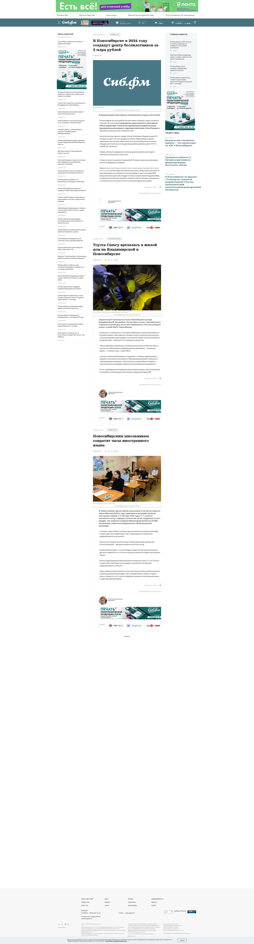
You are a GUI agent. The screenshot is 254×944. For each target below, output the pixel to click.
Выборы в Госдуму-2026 (87, 15)
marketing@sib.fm (86, 918)
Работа (154, 902)
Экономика (132, 905)
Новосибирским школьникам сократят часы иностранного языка (71, 113)
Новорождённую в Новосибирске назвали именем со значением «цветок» (72, 231)
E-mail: (127, 913)
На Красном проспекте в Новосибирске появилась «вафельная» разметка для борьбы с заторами (71, 94)
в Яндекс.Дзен (62, 927)
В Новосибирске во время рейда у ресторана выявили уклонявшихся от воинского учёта (70, 221)
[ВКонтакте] (105, 260)
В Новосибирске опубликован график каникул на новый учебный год (70, 307)
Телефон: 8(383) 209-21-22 (90, 913)
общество (115, 34)
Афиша (130, 899)
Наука (107, 905)
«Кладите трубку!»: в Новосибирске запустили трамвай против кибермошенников (70, 131)
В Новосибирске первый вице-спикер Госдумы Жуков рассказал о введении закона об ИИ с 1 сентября (71, 297)
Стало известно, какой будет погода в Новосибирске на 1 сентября (70, 325)
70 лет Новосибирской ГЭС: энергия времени (180, 15)
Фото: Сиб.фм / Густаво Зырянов (103, 503)
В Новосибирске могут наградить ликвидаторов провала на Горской (69, 287)
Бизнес (107, 902)
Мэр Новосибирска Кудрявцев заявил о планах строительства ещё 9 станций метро (71, 278)
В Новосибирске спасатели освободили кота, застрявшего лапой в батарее (71, 121)
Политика (132, 902)
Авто (106, 899)
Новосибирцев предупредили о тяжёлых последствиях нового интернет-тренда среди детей (71, 210)
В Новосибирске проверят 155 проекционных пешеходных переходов (71, 180)
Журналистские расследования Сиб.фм (141, 15)
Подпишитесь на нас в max (151, 193)
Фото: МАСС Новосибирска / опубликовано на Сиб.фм (110, 312)
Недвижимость (157, 899)
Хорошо (182, 940)
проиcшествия (114, 238)
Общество (85, 902)
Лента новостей (65, 34)
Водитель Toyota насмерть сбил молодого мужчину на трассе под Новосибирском (72, 257)
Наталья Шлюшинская (115, 392)
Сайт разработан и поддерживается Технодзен (176, 933)
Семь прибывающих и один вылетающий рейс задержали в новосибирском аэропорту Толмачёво (71, 162)
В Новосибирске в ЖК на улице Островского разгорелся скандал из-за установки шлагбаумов (71, 267)
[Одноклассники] (108, 260)
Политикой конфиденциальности (116, 941)
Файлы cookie (132, 936)
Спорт (153, 905)
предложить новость (65, 37)
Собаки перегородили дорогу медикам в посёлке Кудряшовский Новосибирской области (71, 142)
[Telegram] (117, 260)
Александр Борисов (114, 201)
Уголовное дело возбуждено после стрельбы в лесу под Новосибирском (70, 239)
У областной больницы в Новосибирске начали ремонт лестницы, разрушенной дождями (71, 199)
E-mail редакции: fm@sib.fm (170, 928)
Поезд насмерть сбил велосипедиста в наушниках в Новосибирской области (71, 172)
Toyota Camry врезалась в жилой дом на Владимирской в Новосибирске (71, 104)
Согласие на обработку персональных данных (141, 934)
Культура (84, 905)
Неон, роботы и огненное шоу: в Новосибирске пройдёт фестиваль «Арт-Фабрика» (71, 335)
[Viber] (114, 260)
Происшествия (87, 899)
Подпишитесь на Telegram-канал (128, 110)
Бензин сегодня (111, 15)
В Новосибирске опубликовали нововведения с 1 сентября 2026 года (70, 316)
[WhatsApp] (111, 260)
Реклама (84, 910)
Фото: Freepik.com (98, 107)
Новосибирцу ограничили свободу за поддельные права (70, 42)
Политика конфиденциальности (137, 932)
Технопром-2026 (62, 15)
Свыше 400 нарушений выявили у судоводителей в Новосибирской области (72, 189)
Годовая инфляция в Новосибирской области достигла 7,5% (70, 248)
